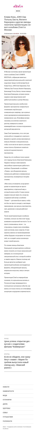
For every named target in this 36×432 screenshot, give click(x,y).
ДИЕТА (5, 404)
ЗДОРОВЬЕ (6, 408)
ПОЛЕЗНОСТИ (7, 421)
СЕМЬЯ (5, 412)
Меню (18, 11)
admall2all (16, 33)
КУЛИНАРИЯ (7, 400)
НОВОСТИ (6, 387)
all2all (4, 426)
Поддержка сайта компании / (15, 426)
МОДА (5, 395)
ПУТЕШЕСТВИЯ (8, 417)
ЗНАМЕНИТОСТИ (8, 391)
